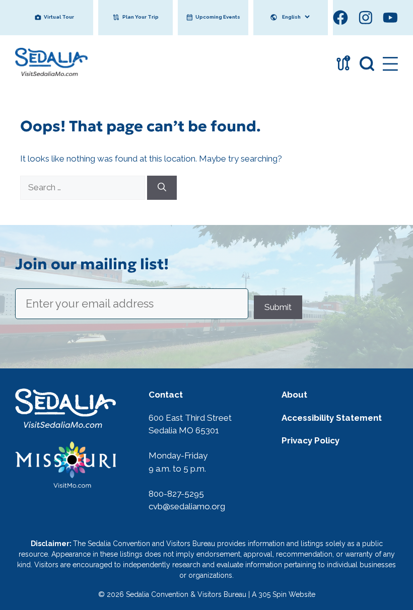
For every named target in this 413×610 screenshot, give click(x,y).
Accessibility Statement (332, 418)
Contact (166, 395)
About (294, 395)
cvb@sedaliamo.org (187, 506)
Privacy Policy (310, 440)
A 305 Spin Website (283, 594)
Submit (278, 306)
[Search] (162, 188)
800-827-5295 (176, 494)
